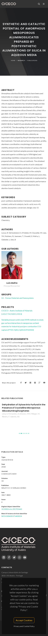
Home (13, 60)
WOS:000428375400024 (11, 516)
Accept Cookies (24, 620)
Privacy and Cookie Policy (24, 626)
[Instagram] (19, 557)
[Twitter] (14, 557)
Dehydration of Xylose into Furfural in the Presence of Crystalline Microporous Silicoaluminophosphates (23, 407)
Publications (32, 60)
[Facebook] (9, 557)
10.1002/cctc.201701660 (11, 509)
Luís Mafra (11, 283)
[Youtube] (24, 557)
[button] (19, 433)
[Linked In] (3, 557)
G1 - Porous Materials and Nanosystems (17, 298)
